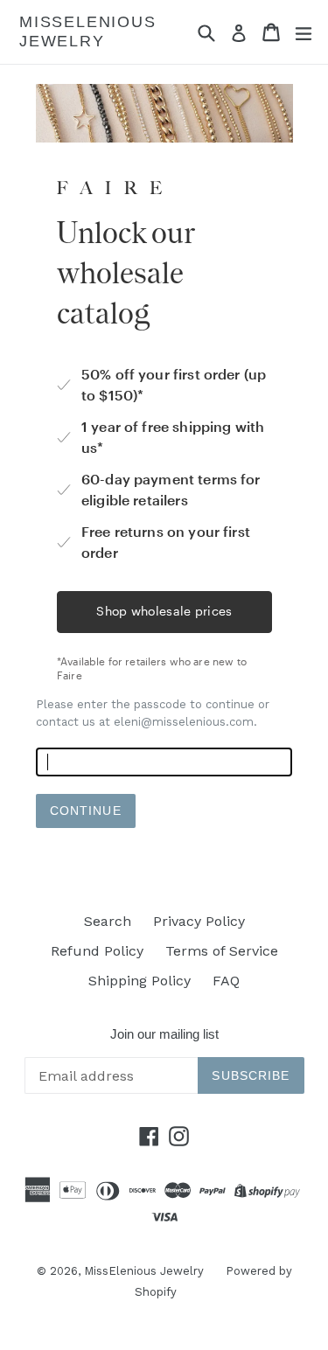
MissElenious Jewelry (88, 31)
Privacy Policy (199, 921)
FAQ (226, 980)
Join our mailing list (164, 1033)
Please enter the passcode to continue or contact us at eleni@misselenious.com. (152, 713)
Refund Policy (97, 951)
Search (107, 921)
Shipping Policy (139, 980)
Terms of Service (221, 951)
